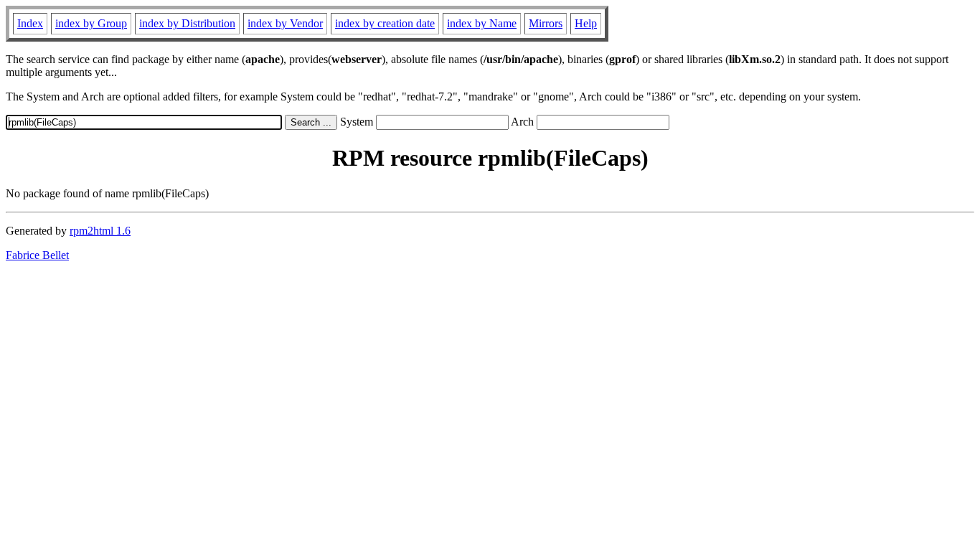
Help (586, 23)
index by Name (482, 23)
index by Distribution (187, 23)
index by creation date (385, 23)
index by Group (91, 23)
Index (30, 23)
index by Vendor (285, 23)
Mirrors (545, 23)
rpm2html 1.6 (100, 231)
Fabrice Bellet (37, 255)
